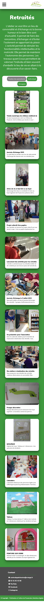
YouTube (14, 584)
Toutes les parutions (16, 79)
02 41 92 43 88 (15, 581)
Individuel (32, 79)
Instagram (14, 590)
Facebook (13, 587)
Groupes (22, 84)
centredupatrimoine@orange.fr (21, 577)
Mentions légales (38, 598)
